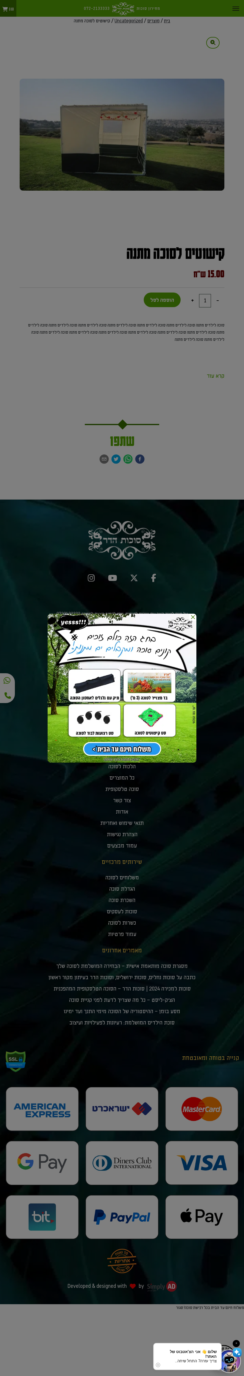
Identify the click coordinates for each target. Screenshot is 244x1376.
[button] (229, 1361)
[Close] (192, 617)
